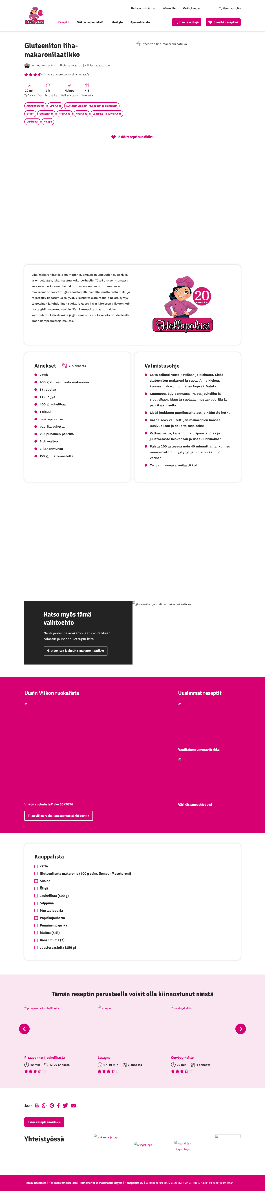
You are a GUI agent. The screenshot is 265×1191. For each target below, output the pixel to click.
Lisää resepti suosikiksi (44, 1122)
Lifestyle (117, 22)
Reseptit (64, 22)
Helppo (48, 121)
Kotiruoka (81, 113)
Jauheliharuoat (35, 105)
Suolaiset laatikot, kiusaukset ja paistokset (91, 105)
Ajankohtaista (140, 22)
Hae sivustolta (232, 8)
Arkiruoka (64, 113)
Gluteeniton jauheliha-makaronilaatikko (75, 651)
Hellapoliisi (48, 65)
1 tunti (30, 113)
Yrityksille (169, 8)
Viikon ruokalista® (90, 22)
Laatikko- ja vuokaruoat (107, 113)
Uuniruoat (32, 121)
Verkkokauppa (191, 8)
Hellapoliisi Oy (134, 1183)
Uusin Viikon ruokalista (51, 693)
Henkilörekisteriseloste (63, 1183)
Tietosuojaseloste (35, 1183)
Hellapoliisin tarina (143, 8)
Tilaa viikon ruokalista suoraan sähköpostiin (58, 816)
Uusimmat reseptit (200, 693)
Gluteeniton (46, 113)
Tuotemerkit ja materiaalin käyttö (101, 1183)
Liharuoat (55, 105)
